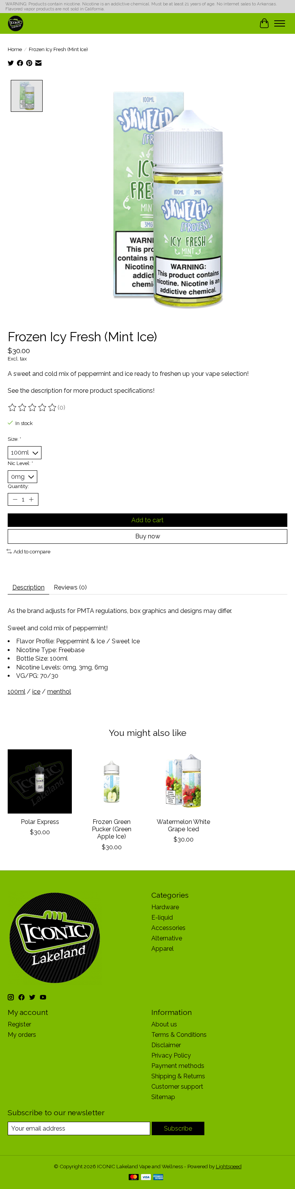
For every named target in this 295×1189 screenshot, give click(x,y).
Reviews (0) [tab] (70, 587)
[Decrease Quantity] (15, 500)
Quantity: (18, 486)
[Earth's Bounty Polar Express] (40, 781)
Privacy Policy (171, 1055)
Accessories (168, 928)
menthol (59, 691)
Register (19, 1024)
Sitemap (163, 1097)
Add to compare (31, 551)
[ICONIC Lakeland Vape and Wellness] (15, 23)
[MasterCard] (134, 1177)
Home (15, 49)
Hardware (165, 907)
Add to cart (147, 520)
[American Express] (158, 1177)
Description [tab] (28, 587)
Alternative (166, 938)
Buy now (147, 536)
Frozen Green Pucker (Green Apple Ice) (111, 829)
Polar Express (40, 821)
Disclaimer (166, 1045)
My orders (22, 1034)
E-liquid (162, 917)
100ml (16, 691)
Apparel (162, 948)
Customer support (177, 1086)
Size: (14, 439)
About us (164, 1024)
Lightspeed (229, 1166)
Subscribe (178, 1128)
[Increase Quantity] (31, 500)
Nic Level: (20, 463)
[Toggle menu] (279, 23)
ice (36, 691)
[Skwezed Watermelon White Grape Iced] (183, 781)
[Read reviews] (33, 407)
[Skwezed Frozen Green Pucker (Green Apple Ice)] (112, 781)
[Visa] (146, 1177)
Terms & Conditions (179, 1034)
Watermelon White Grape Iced (183, 825)
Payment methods (177, 1065)
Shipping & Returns (178, 1076)
